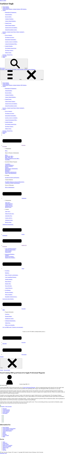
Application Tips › (8, 215)
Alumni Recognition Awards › (11, 29)
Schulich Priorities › (9, 46)
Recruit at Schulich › (9, 292)
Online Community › (20, 31)
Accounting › (7, 164)
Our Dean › (7, 270)
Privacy (4, 448)
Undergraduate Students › (8, 9)
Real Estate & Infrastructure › (11, 172)
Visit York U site (3, 453)
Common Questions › (9, 18)
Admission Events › (9, 206)
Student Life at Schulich (7, 445)
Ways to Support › (8, 35)
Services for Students (7, 446)
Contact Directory (6, 411)
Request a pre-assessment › (18, 327)
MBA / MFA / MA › (9, 157)
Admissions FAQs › (9, 203)
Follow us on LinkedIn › (10, 325)
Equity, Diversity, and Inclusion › (11, 275)
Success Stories (7, 370)
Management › (8, 169)
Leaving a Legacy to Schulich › (11, 41)
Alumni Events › (8, 23)
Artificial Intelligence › (9, 165)
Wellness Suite (5, 447)
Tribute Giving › (8, 52)
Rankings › (7, 272)
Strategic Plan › (8, 283)
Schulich (1, 356)
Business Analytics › (9, 166)
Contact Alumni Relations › (10, 21)
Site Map (4, 449)
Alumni (4, 10)
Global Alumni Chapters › (10, 25)
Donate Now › (10, 54)
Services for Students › (9, 256)
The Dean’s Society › (9, 50)
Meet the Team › (8, 207)
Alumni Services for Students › (11, 27)
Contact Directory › (9, 288)
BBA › (6, 150)
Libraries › (7, 255)
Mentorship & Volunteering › (11, 12)
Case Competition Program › (11, 248)
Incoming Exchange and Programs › (12, 177)
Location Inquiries (6, 409)
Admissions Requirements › (8, 224)
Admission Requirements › (10, 320)
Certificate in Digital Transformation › (12, 183)
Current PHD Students (7, 430)
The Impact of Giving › (9, 37)
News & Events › (8, 285)
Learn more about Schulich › (8, 298)
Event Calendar (6, 412)
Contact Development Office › (11, 43)
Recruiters (5, 55)
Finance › (7, 167)
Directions (5, 408)
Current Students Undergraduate (9, 428)
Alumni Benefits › (8, 14)
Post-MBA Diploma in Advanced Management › (15, 181)
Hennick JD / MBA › (9, 156)
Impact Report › (8, 281)
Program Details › (8, 316)
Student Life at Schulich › (10, 257)
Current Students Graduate (8, 429)
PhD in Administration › (10, 187)
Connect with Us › (8, 218)
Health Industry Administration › (11, 168)
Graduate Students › (17, 9)
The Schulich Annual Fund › (11, 48)
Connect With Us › (9, 204)
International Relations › (10, 254)
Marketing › (7, 170)
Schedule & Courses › (9, 318)
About (23, 268)
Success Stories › (8, 16)
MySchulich (2, 68)
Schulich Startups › (9, 279)
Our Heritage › (8, 290)
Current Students (6, 7)
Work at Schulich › (9, 294)
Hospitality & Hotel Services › (11, 296)
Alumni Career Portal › (11, 31)
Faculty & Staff (6, 435)
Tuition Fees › (8, 322)
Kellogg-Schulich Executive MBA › (12, 158)
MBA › (6, 155)
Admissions (24, 198)
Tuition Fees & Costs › (9, 213)
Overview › (5, 31)
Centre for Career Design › (10, 249)
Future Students (6, 6)
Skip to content (3, 0)
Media (4, 57)
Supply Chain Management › (11, 173)
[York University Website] (6, 406)
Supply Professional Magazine (29, 387)
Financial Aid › (8, 252)
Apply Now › (7, 202)
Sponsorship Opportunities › (10, 39)
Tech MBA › (7, 159)
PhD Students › (24, 9)
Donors (4, 33)
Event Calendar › (8, 250)
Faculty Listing (6, 444)
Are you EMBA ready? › (8, 327)
